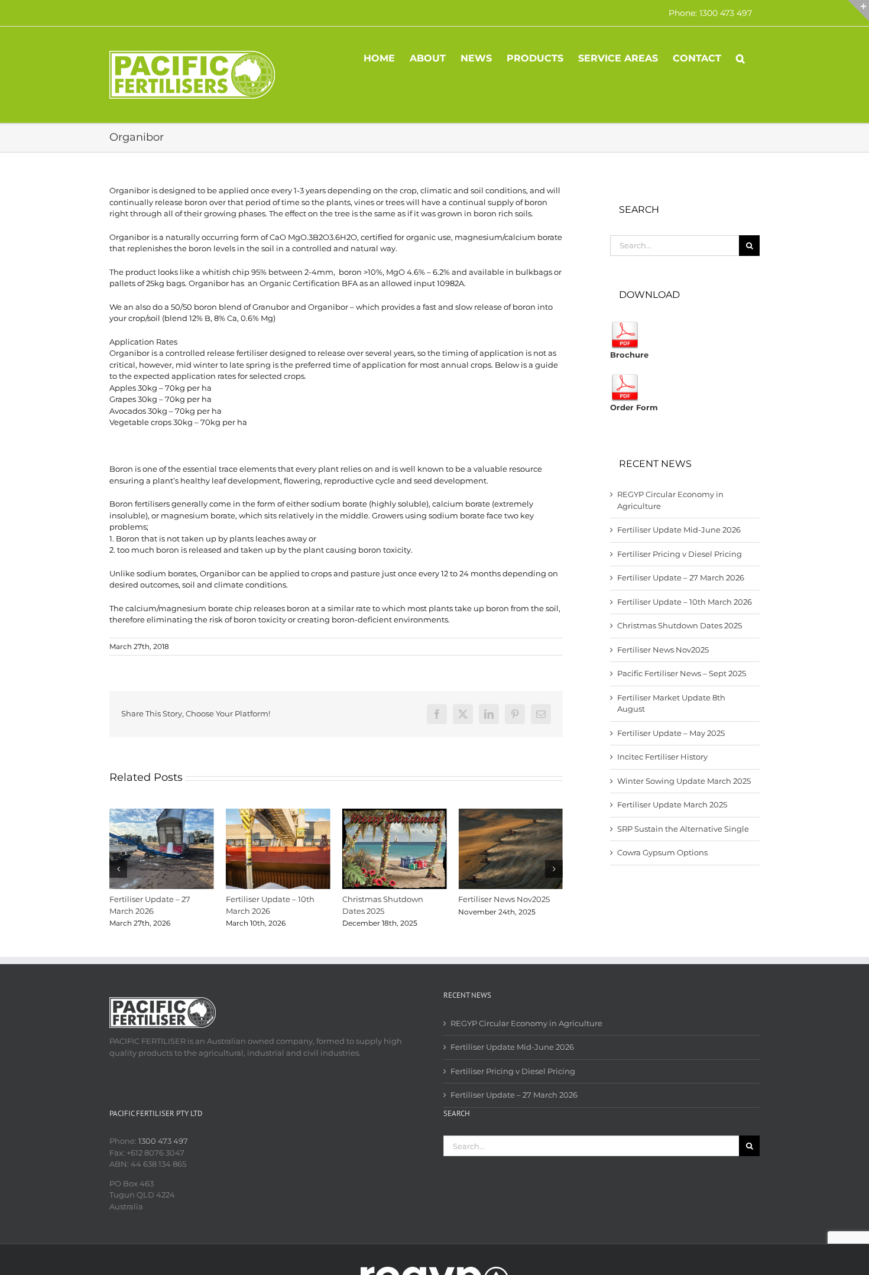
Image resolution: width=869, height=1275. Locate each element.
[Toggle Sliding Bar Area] (858, 10)
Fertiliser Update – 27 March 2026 (680, 577)
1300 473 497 (163, 1141)
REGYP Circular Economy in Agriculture (526, 1023)
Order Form (634, 407)
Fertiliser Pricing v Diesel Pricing (679, 554)
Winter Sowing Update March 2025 (684, 781)
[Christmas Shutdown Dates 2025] (394, 813)
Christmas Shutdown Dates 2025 (679, 625)
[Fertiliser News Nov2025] (510, 813)
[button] (740, 57)
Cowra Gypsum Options (662, 852)
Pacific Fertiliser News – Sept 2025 (681, 673)
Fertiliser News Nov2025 (504, 899)
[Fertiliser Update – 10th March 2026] (278, 813)
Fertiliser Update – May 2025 (671, 733)
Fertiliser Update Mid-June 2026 (679, 529)
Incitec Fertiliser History (662, 756)
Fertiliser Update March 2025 (672, 804)
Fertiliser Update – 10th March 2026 (684, 601)
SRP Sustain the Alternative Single (683, 828)
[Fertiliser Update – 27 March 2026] (161, 813)
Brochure (629, 354)
